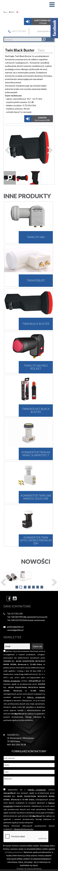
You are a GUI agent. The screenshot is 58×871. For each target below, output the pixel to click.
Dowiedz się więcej (24, 869)
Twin (41, 50)
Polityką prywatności (14, 852)
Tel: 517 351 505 (15, 613)
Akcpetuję (37, 869)
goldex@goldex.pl (44, 31)
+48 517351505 (18, 31)
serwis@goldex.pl (15, 630)
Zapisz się (37, 646)
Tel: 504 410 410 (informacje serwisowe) (26, 620)
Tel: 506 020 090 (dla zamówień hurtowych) (27, 617)
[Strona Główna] (14, 8)
